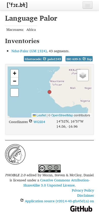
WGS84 (38, 122)
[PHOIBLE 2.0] (17, 5)
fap (89, 59)
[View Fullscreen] (14, 92)
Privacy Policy (83, 190)
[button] (49, 92)
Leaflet (41, 115)
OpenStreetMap (62, 115)
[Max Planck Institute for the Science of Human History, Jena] (15, 154)
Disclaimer (85, 195)
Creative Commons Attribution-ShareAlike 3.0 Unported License (56, 182)
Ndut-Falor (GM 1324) (29, 51)
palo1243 (53, 59)
